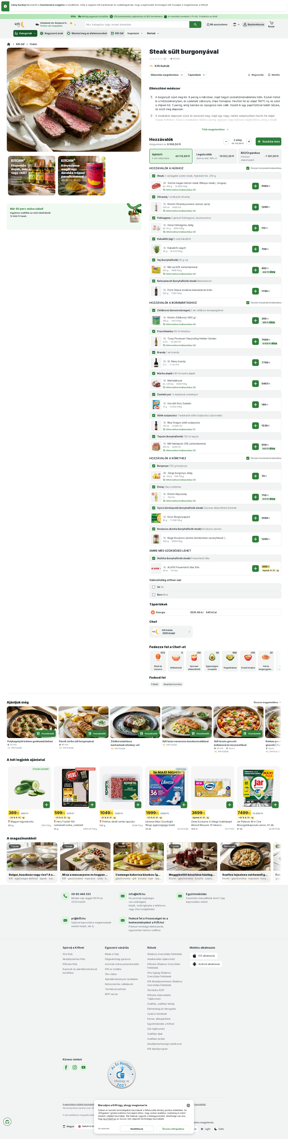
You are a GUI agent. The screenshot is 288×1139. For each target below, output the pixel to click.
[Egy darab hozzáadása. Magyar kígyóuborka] (46, 804)
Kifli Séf (119, 33)
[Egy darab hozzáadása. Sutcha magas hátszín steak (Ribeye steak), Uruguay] (255, 186)
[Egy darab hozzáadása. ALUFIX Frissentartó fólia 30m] (255, 568)
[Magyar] (236, 24)
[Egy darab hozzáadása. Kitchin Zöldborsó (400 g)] (255, 320)
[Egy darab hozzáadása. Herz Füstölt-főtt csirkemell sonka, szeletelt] (92, 804)
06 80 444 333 (81, 894)
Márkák (151, 33)
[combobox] (136, 24)
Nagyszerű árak (54, 33)
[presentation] (31, 175)
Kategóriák (25, 33)
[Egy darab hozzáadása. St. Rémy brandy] (255, 362)
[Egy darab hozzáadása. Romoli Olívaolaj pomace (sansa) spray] (255, 207)
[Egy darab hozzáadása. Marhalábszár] (255, 383)
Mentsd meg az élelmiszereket (89, 33)
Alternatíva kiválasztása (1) (180, 429)
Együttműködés (196, 894)
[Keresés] (195, 24)
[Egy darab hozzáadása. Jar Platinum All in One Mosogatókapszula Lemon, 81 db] (275, 804)
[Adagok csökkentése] (226, 141)
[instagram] (74, 1067)
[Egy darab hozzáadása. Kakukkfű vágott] (255, 249)
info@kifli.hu (137, 894)
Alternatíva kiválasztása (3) (181, 189)
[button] (254, 24)
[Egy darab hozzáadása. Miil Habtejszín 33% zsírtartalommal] (255, 446)
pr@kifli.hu (78, 918)
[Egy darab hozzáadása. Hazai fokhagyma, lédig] (255, 228)
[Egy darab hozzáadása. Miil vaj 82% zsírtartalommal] (255, 270)
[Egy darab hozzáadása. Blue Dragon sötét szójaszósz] (255, 425)
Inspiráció (133, 33)
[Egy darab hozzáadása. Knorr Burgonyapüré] (255, 518)
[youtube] (83, 1067)
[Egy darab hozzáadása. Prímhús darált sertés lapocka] (138, 804)
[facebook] (66, 1067)
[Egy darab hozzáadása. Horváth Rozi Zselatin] (255, 404)
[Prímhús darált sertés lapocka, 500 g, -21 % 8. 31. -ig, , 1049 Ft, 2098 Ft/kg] (121, 787)
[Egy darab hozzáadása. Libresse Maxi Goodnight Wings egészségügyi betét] (183, 804)
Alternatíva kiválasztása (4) (181, 210)
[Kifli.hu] (9, 44)
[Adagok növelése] (249, 141)
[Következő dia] (275, 661)
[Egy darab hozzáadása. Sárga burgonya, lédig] (255, 476)
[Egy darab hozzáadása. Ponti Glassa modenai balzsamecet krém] (255, 291)
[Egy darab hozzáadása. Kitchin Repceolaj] (255, 497)
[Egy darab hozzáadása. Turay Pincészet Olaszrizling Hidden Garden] (255, 341)
